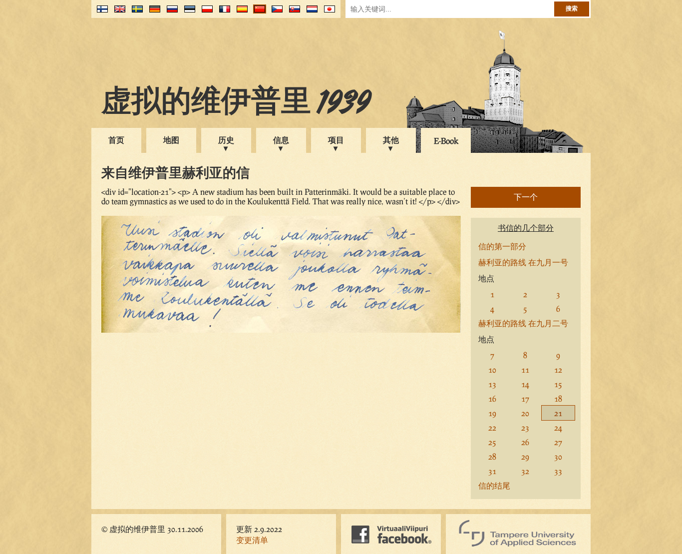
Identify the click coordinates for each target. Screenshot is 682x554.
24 (558, 427)
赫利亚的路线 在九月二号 (523, 323)
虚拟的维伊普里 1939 (236, 103)
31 (492, 471)
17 (525, 398)
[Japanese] (327, 12)
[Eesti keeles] (187, 12)
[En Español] (240, 12)
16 (492, 398)
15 (558, 384)
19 (492, 413)
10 (492, 369)
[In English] (117, 12)
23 (525, 427)
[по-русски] (170, 12)
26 (525, 442)
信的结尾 (494, 485)
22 (492, 427)
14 (525, 384)
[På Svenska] (135, 12)
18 (558, 398)
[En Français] (222, 12)
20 (525, 413)
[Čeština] (275, 12)
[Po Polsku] (205, 12)
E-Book (446, 140)
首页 (116, 139)
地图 (171, 139)
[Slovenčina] (292, 12)
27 (558, 442)
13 (492, 384)
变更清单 (252, 540)
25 (492, 442)
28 (492, 456)
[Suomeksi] (100, 12)
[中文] (257, 12)
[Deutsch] (152, 12)
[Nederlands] (310, 12)
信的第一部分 (502, 246)
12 (558, 369)
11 (525, 369)
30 (558, 456)
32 (525, 471)
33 (558, 471)
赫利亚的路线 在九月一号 (523, 262)
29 (525, 456)
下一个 (526, 196)
